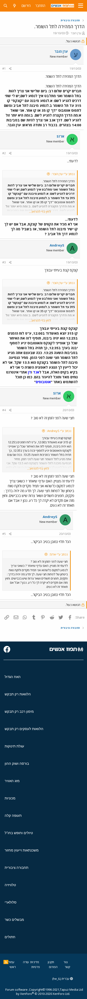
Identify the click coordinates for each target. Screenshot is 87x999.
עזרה (26, 962)
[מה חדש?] (14, 5)
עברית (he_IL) (61, 979)
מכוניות (10, 798)
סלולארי (10, 902)
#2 (4, 153)
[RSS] (5, 962)
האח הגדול (13, 677)
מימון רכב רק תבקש (19, 711)
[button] (80, 6)
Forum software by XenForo (37, 991)
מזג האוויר (12, 781)
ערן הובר (76, 33)
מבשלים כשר (14, 920)
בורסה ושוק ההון (17, 763)
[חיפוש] (5, 5)
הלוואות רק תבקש (18, 694)
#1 (4, 69)
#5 (4, 534)
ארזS (60, 136)
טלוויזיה (10, 885)
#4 (4, 410)
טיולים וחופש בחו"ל (19, 833)
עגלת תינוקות (14, 746)
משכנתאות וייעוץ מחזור (22, 850)
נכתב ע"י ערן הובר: (63, 174)
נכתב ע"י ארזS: (58, 554)
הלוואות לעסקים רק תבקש (24, 729)
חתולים (10, 937)
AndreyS (57, 245)
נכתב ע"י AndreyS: (59, 431)
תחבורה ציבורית (16, 868)
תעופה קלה (13, 815)
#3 (4, 262)
